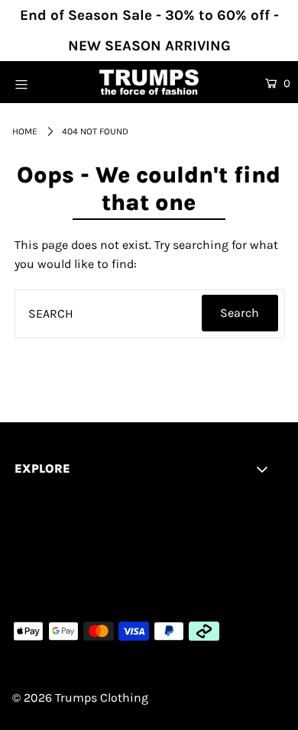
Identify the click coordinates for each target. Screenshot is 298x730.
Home (24, 131)
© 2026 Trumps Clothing (80, 697)
